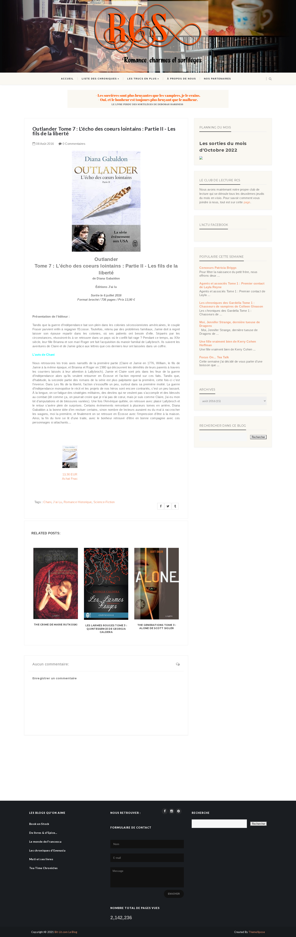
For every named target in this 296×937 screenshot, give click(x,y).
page (247, 202)
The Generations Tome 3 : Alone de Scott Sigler (156, 626)
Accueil (67, 78)
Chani (47, 502)
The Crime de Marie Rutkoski (55, 624)
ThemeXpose (256, 932)
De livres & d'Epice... (43, 832)
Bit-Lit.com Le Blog (66, 932)
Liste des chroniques (99, 78)
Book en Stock (39, 823)
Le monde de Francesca (45, 841)
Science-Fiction (104, 502)
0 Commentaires (74, 143)
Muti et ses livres (41, 859)
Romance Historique (78, 502)
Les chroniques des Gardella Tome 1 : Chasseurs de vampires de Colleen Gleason (231, 304)
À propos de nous (181, 78)
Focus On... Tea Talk (214, 357)
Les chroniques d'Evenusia (47, 850)
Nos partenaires (217, 78)
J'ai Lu (57, 502)
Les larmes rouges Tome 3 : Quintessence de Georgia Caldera (106, 629)
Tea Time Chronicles (43, 868)
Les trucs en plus (142, 78)
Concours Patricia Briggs (217, 267)
